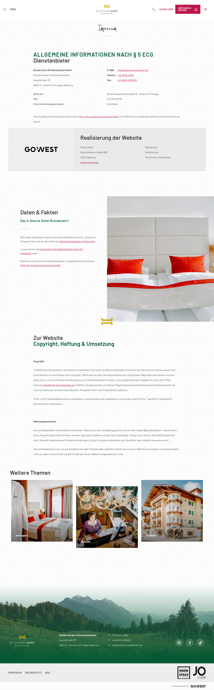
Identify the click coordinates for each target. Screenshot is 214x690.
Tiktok (200, 642)
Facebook (189, 642)
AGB (47, 672)
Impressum (15, 672)
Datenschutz (33, 672)
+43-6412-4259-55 (127, 80)
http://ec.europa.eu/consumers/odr (98, 116)
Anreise (146, 482)
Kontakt (81, 488)
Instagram (179, 642)
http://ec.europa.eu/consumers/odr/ (40, 265)
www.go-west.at (89, 162)
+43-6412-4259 (125, 75)
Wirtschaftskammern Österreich (77, 241)
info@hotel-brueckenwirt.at (132, 70)
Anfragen (17, 482)
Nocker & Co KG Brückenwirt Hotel (107, 9)
